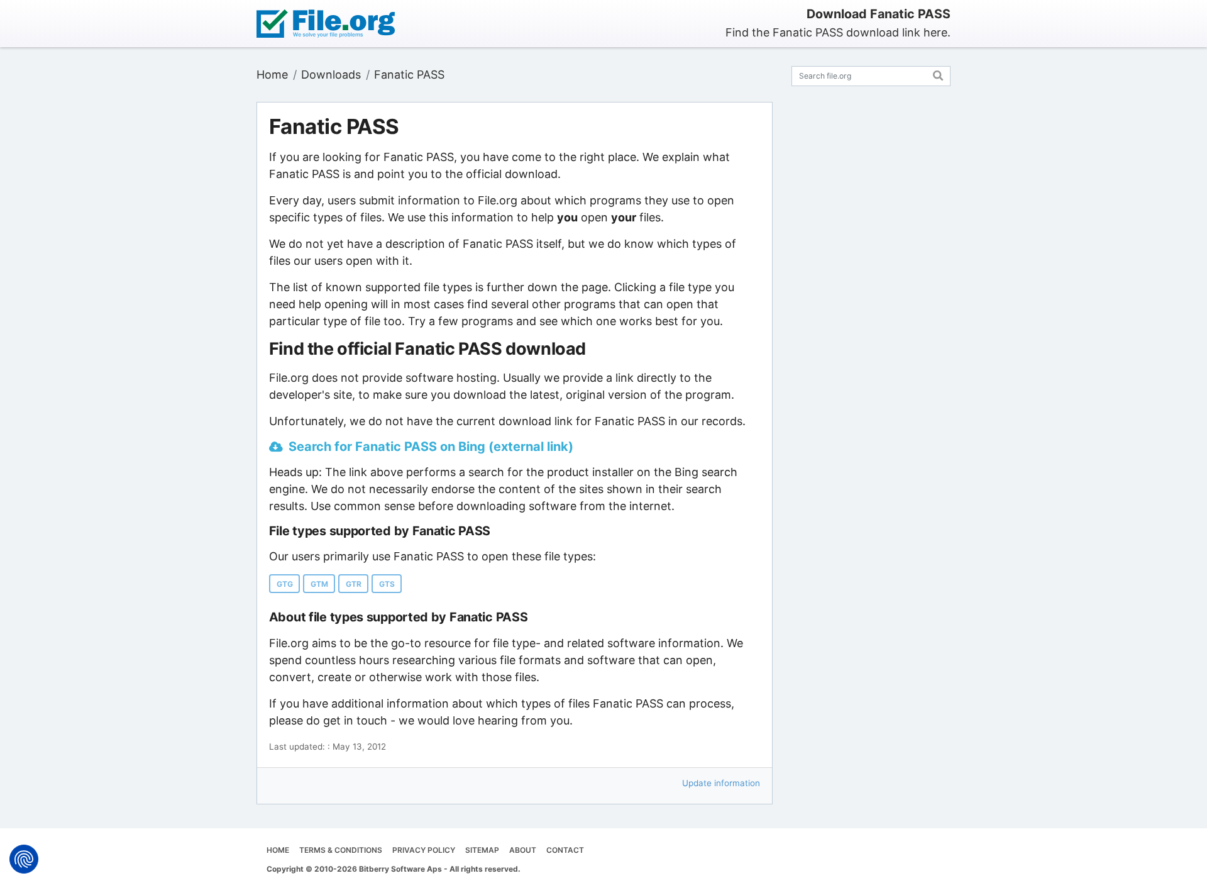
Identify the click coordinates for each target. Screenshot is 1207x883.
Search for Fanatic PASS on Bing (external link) (431, 446)
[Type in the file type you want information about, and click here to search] (938, 74)
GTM (319, 584)
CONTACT (565, 850)
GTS (387, 584)
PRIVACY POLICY (423, 850)
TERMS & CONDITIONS (340, 850)
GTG (285, 584)
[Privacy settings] (23, 859)
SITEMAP (482, 850)
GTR (353, 584)
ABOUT (522, 850)
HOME (278, 850)
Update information (721, 783)
